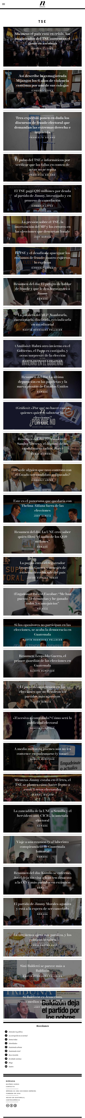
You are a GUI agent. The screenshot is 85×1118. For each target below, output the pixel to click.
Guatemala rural (14, 1051)
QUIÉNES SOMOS (12, 1084)
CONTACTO (10, 1086)
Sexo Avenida (13, 1055)
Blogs (11, 1063)
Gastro (11, 1067)
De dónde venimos (15, 1059)
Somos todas (13, 1040)
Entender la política (16, 1032)
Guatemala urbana (15, 1047)
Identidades (13, 1043)
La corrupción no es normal (18, 1036)
